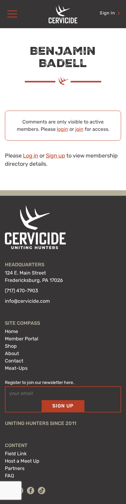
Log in (30, 155)
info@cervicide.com (27, 301)
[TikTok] (41, 490)
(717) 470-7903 (21, 291)
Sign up (55, 155)
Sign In (107, 13)
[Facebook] (30, 490)
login (62, 129)
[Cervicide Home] (63, 14)
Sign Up (63, 406)
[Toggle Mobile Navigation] (12, 14)
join (79, 129)
